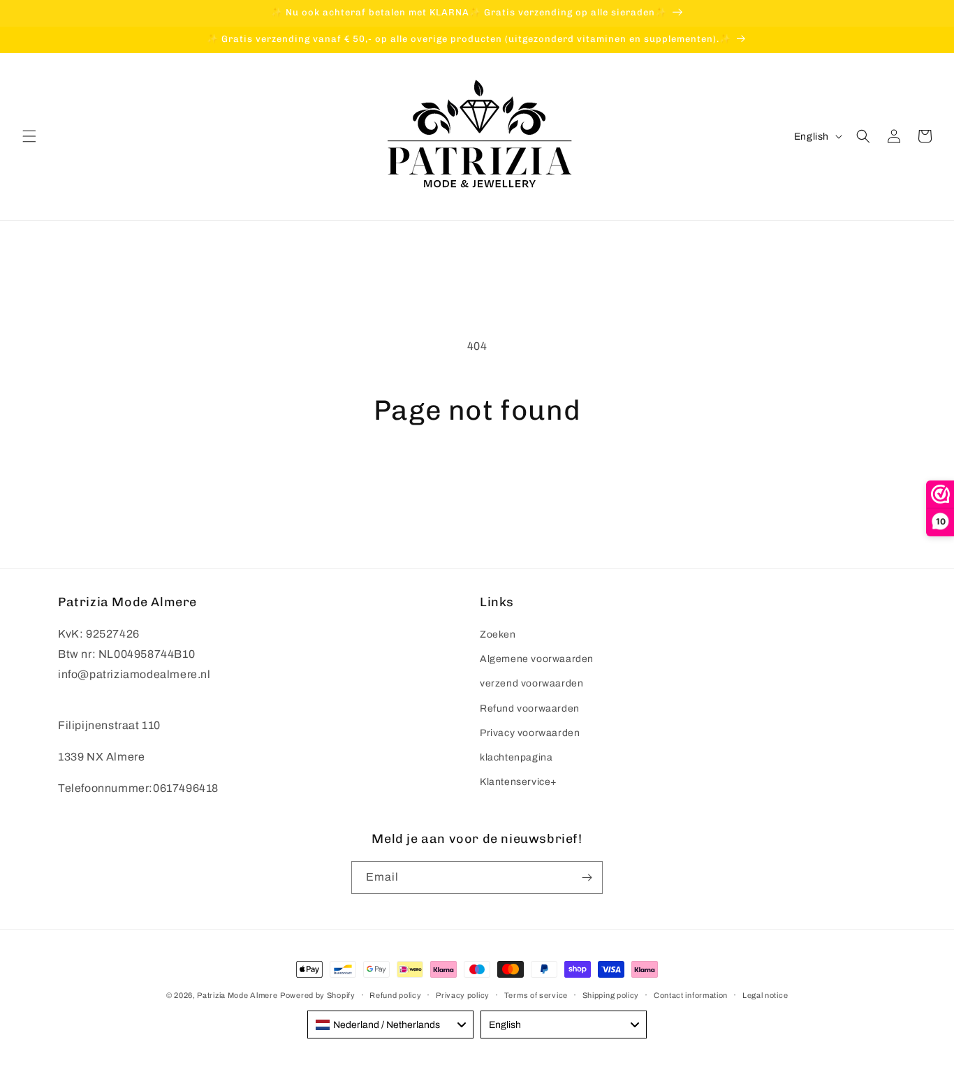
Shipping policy (611, 995)
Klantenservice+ (518, 782)
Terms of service (536, 995)
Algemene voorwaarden (537, 659)
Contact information (691, 995)
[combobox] (390, 1024)
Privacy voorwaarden (530, 733)
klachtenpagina (516, 757)
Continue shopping (477, 478)
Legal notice (765, 995)
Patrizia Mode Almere (237, 995)
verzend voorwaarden (531, 683)
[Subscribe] (586, 877)
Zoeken (498, 634)
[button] (29, 136)
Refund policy (395, 995)
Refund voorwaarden (530, 708)
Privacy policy (463, 995)
